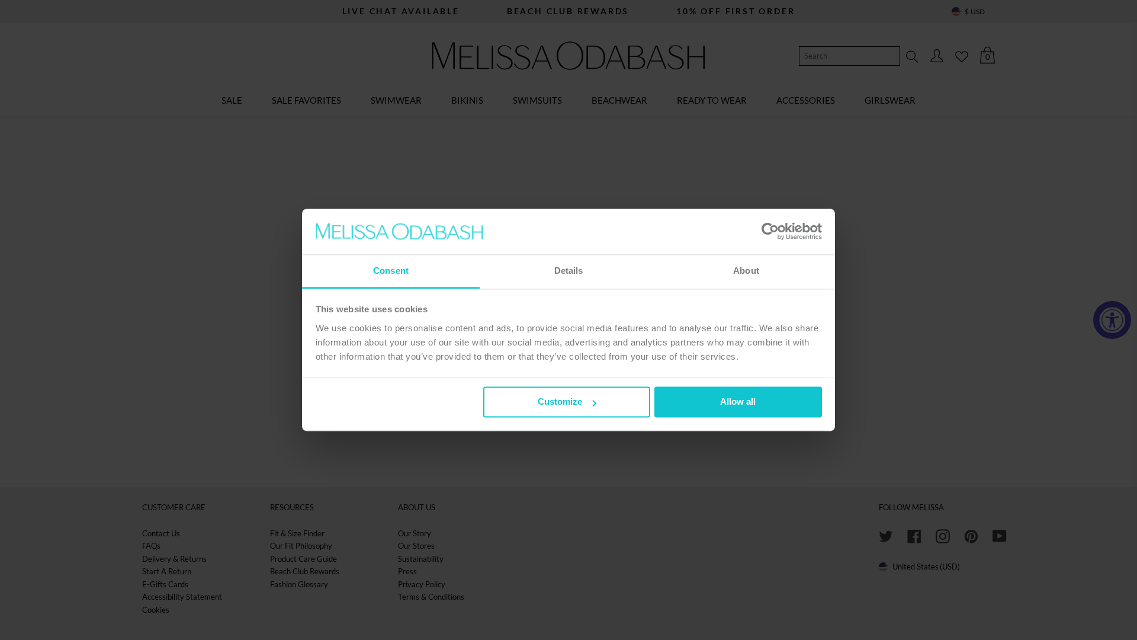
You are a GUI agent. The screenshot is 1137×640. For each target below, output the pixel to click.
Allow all (738, 402)
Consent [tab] (391, 270)
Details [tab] (568, 270)
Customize (560, 402)
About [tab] (746, 270)
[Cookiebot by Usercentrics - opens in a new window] (770, 232)
